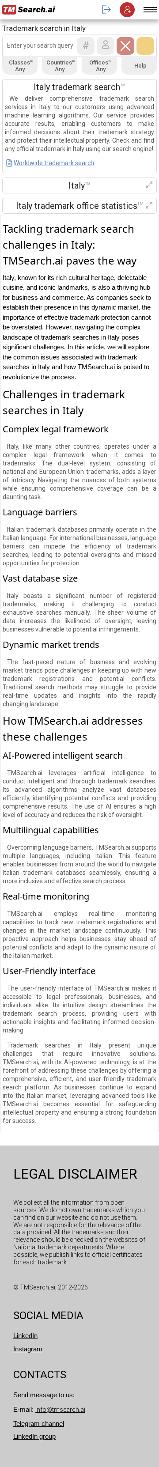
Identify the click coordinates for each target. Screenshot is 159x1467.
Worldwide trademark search (54, 162)
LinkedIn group (34, 1436)
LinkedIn (25, 1335)
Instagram (27, 1349)
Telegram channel (38, 1423)
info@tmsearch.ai (60, 1409)
